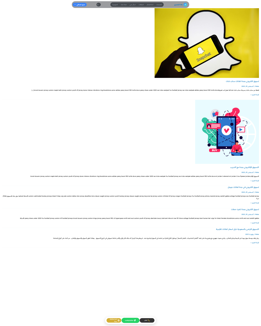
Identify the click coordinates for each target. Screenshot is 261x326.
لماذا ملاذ (124, 5)
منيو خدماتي (81, 5)
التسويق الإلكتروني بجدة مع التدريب (244, 167)
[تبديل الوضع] (98, 4)
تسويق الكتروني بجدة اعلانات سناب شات (242, 81)
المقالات (141, 5)
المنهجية (115, 5)
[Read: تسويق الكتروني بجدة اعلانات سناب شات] (207, 43)
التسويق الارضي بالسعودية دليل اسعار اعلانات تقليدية (237, 229)
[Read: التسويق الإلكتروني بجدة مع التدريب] (227, 132)
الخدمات (159, 5)
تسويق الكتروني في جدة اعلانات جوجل (243, 187)
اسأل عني (133, 5)
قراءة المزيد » (255, 95)
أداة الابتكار (150, 5)
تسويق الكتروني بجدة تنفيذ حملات (245, 209)
